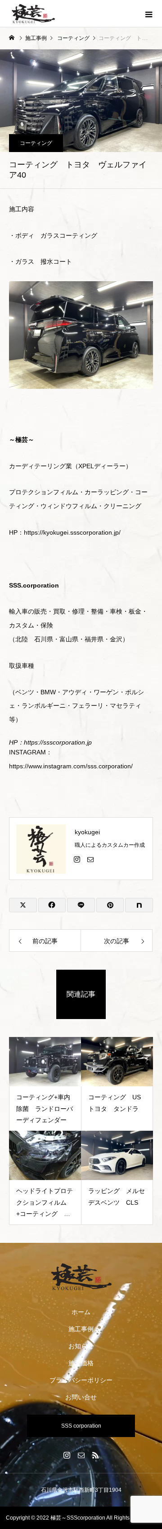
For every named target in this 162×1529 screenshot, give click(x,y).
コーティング (36, 143)
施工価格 (81, 1363)
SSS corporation (81, 1426)
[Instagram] (76, 858)
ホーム (81, 1312)
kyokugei (87, 832)
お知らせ (81, 1346)
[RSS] (95, 1455)
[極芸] (81, 1276)
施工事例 (81, 1329)
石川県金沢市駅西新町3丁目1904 (81, 1490)
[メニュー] (148, 13)
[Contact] (90, 858)
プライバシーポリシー (81, 1380)
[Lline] (81, 905)
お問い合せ (81, 1397)
